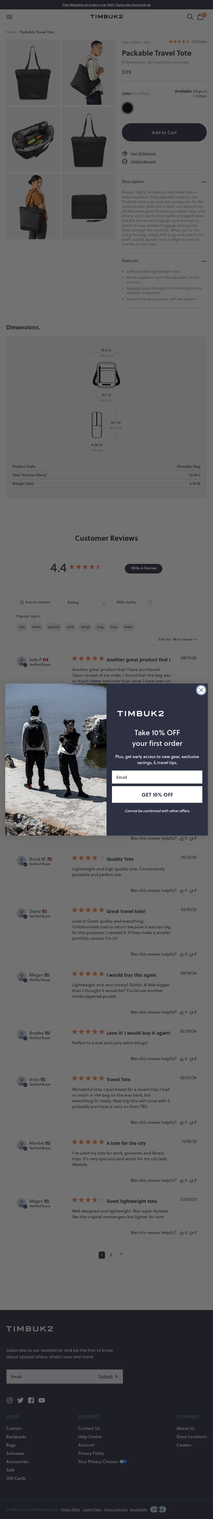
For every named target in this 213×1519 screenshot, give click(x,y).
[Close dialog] (201, 690)
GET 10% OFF (157, 794)
